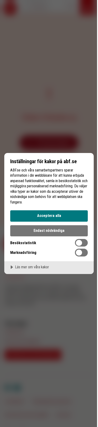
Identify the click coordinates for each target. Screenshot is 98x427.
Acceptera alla (49, 215)
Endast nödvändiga (49, 230)
